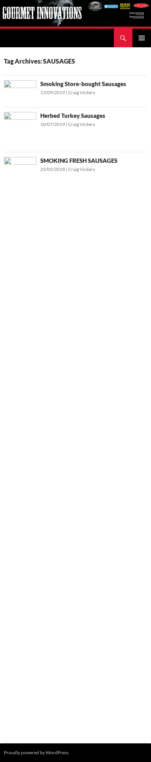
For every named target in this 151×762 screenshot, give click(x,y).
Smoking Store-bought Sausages (83, 83)
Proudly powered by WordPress (36, 752)
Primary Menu (141, 38)
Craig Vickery (81, 92)
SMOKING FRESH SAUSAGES (78, 160)
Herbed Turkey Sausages (72, 115)
